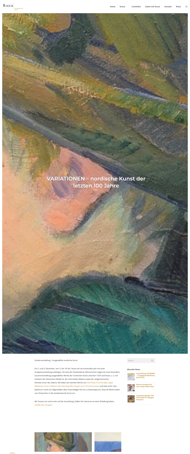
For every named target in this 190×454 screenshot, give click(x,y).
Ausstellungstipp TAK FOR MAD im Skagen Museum (145, 398)
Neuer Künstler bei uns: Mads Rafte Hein (145, 385)
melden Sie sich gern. (44, 405)
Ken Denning (63, 386)
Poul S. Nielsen (50, 386)
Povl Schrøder (102, 382)
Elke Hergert (75, 386)
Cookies (12, 453)
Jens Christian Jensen (90, 386)
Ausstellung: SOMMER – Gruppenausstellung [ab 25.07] (145, 375)
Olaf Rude (91, 382)
